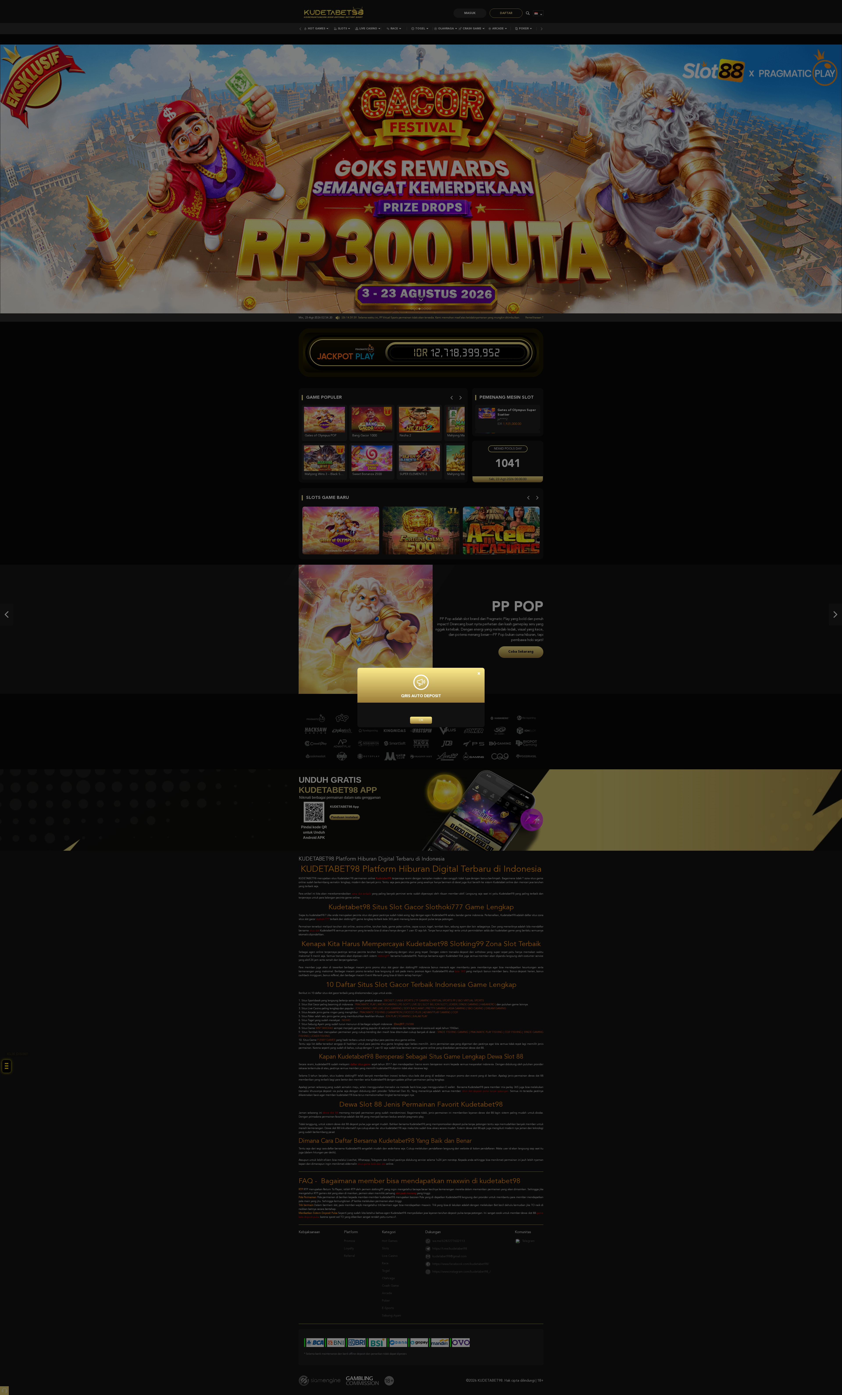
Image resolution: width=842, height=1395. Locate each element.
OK (421, 720)
